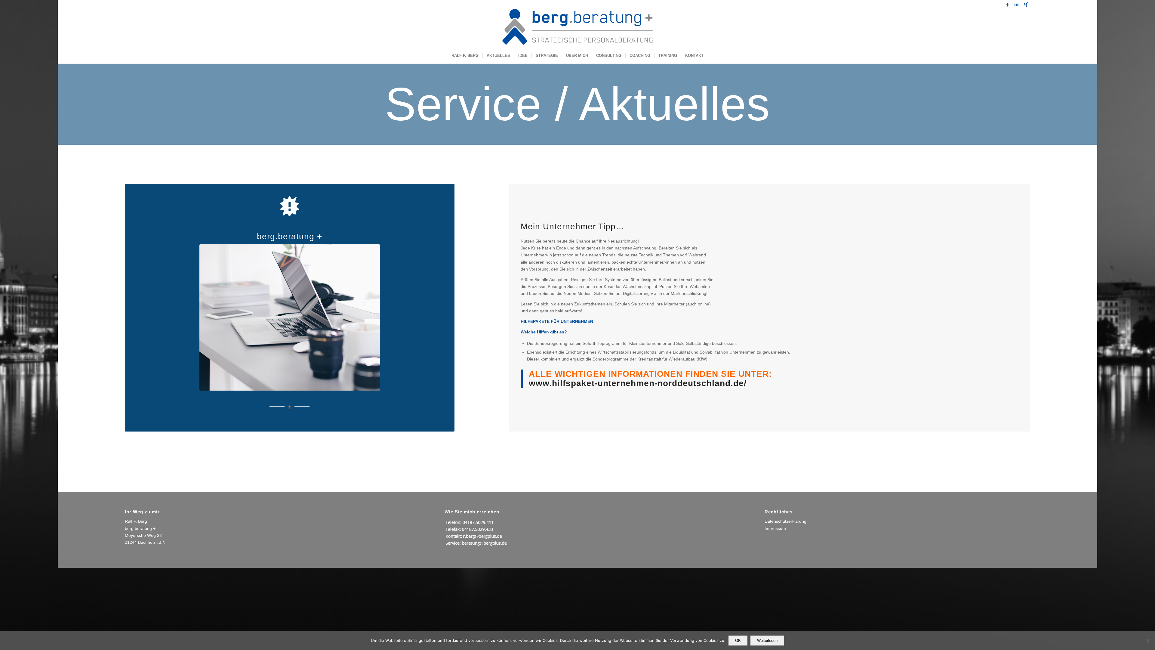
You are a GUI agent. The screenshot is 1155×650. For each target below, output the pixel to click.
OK (738, 640)
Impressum (775, 528)
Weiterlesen (767, 640)
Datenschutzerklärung (785, 521)
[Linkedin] (1016, 4)
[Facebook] (1007, 4)
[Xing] (1025, 4)
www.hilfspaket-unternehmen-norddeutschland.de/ (638, 383)
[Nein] (1147, 641)
